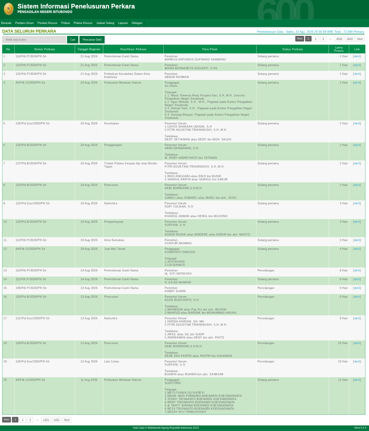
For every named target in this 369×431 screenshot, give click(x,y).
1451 (46, 419)
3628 (339, 38)
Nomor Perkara (44, 49)
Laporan (123, 23)
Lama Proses (339, 49)
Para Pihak (210, 49)
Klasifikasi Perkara (133, 49)
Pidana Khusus (83, 23)
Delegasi (137, 23)
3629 (350, 38)
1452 (57, 419)
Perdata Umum (24, 23)
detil (357, 56)
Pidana (65, 23)
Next (360, 38)
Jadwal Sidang (105, 23)
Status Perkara (292, 49)
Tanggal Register (89, 49)
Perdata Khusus (47, 23)
